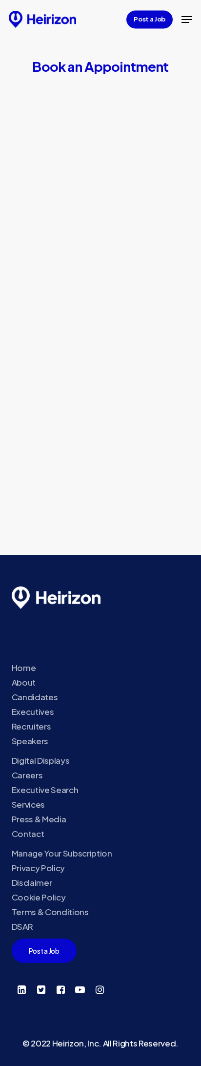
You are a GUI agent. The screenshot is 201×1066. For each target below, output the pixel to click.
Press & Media (39, 819)
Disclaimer (32, 882)
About (24, 682)
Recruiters (31, 726)
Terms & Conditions (50, 911)
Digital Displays (41, 760)
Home (24, 667)
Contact (28, 833)
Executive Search (45, 789)
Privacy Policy (38, 867)
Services (28, 804)
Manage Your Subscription (62, 853)
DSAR (22, 926)
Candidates (35, 696)
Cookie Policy (39, 897)
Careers (27, 775)
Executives (33, 711)
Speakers (30, 740)
